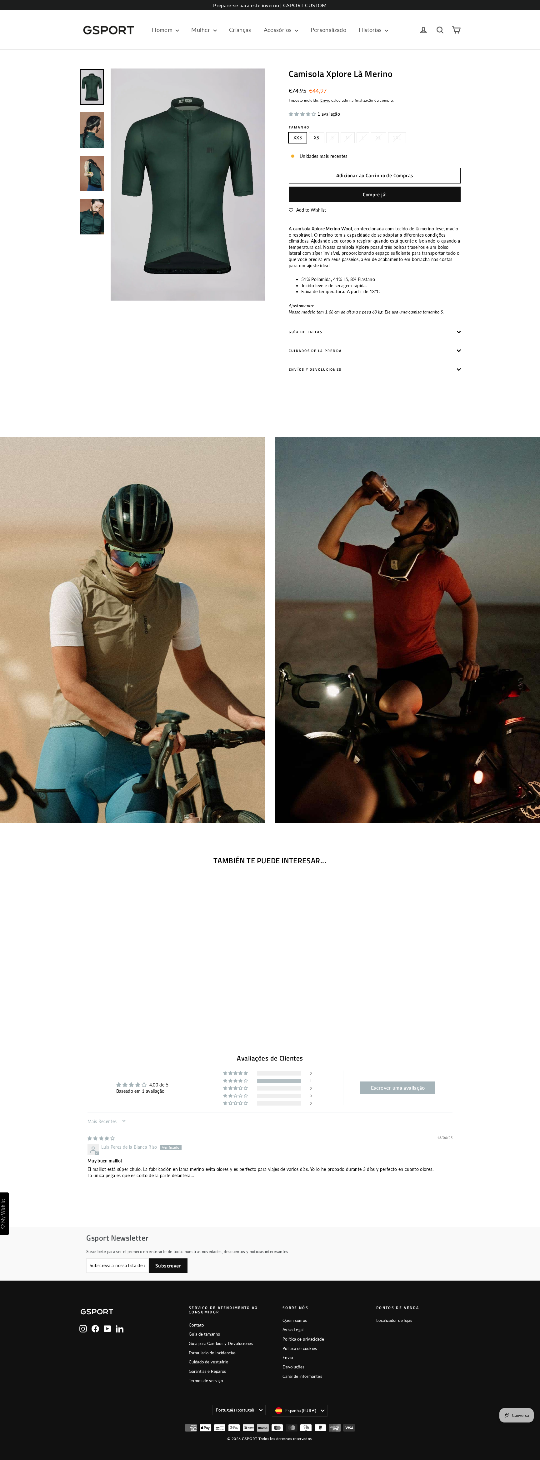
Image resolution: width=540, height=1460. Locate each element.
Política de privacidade (303, 1339)
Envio (325, 100)
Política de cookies (299, 1348)
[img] (101, 1138)
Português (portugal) (235, 1409)
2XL (397, 137)
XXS (297, 137)
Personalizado (329, 29)
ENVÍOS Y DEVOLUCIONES (315, 369)
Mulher (201, 29)
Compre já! (375, 194)
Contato (196, 1324)
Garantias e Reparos (207, 1371)
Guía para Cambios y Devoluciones (221, 1343)
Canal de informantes (302, 1376)
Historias (371, 29)
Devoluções (293, 1366)
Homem (163, 29)
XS (316, 137)
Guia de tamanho (204, 1334)
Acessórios (278, 29)
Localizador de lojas (394, 1320)
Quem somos (294, 1320)
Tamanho (299, 127)
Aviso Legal (293, 1329)
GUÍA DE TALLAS (305, 331)
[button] (303, 114)
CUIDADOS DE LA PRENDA (315, 350)
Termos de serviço (206, 1380)
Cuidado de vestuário (208, 1361)
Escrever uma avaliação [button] (398, 1088)
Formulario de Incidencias (212, 1352)
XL (378, 137)
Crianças (240, 29)
